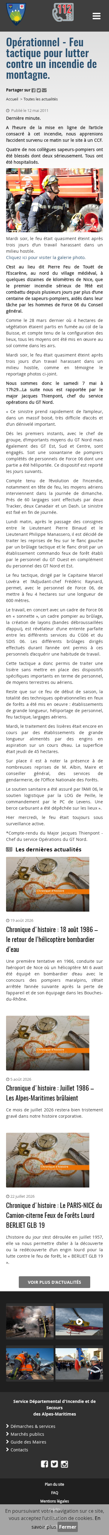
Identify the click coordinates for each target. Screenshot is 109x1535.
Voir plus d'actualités (54, 1282)
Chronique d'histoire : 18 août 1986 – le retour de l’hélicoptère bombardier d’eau (52, 940)
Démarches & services (33, 1426)
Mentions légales (54, 1501)
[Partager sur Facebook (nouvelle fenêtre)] (33, 90)
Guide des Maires (28, 1442)
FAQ (54, 1492)
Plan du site (54, 1484)
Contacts (19, 1450)
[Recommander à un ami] (44, 90)
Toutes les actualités (41, 99)
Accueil (12, 99)
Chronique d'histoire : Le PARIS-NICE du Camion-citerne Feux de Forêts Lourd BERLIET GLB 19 (54, 1216)
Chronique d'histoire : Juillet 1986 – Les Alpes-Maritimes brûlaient (50, 1093)
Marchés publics (27, 1434)
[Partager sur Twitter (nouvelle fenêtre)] (39, 90)
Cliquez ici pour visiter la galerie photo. (46, 257)
